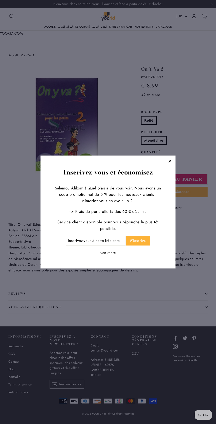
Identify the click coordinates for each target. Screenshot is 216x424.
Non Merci (108, 252)
